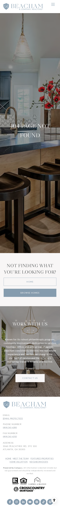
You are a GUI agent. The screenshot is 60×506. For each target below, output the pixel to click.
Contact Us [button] (30, 378)
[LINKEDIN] (23, 502)
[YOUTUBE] (30, 502)
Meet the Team (21, 458)
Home (30, 281)
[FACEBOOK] (10, 502)
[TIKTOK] (43, 502)
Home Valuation (19, 462)
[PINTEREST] (37, 502)
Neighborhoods (39, 462)
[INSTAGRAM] (17, 502)
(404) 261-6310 (10, 436)
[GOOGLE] (50, 502)
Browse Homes (30, 292)
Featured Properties (42, 458)
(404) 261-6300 (10, 427)
